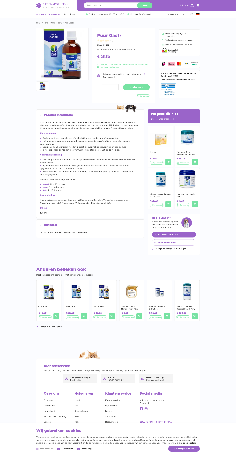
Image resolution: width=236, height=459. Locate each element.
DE (191, 14)
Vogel (77, 422)
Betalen (109, 411)
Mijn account (111, 406)
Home (38, 23)
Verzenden (110, 417)
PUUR (106, 45)
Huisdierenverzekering (55, 417)
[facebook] (141, 409)
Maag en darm (56, 23)
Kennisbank (49, 411)
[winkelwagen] (198, 6)
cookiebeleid (189, 443)
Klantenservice (112, 400)
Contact (48, 422)
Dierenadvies (50, 406)
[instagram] (146, 409)
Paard (77, 417)
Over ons (48, 400)
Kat (76, 406)
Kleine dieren (81, 411)
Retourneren (111, 422)
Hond (46, 23)
